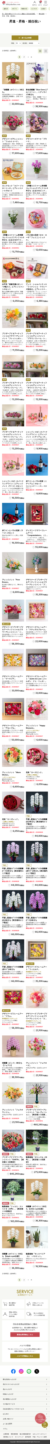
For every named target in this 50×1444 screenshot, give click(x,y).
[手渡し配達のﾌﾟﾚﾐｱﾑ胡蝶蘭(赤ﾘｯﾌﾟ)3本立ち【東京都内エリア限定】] (37, 852)
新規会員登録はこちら (25, 1334)
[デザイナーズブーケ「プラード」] (37, 122)
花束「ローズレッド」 (11, 819)
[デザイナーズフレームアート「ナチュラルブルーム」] (37, 611)
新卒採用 (28, 1437)
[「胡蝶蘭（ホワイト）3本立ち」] (13, 73)
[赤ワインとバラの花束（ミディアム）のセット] (37, 465)
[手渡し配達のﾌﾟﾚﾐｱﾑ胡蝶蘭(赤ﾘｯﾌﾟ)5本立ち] (13, 950)
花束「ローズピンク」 (34, 772)
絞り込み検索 (27, 38)
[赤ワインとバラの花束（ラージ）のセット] (13, 514)
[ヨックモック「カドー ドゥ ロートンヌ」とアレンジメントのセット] (13, 169)
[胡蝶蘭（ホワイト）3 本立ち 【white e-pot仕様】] (37, 1190)
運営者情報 (14, 1434)
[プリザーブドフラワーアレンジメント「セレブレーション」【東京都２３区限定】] (37, 1093)
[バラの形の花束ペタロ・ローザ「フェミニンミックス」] (37, 218)
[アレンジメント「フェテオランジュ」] (13, 1093)
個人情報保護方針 (25, 1434)
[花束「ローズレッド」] (13, 803)
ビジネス (34, 9)
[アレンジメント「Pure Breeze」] (13, 563)
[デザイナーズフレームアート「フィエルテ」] (37, 950)
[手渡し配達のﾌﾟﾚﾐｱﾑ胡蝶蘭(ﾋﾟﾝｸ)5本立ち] (37, 901)
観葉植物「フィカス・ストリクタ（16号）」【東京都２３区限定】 (12, 1208)
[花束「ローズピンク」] (37, 756)
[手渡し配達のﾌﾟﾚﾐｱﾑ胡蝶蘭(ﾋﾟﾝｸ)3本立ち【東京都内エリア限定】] (13, 852)
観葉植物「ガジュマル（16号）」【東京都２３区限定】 (36, 1159)
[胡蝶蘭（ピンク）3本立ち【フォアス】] (13, 1046)
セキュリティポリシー (40, 1434)
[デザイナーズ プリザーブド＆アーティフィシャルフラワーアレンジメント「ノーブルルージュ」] (13, 611)
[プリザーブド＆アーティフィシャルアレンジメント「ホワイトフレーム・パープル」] (13, 415)
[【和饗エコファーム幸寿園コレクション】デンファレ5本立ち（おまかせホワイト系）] (13, 218)
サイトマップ (19, 1437)
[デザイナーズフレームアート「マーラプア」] (13, 660)
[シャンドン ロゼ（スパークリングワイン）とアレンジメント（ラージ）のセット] (13, 465)
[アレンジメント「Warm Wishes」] (13, 756)
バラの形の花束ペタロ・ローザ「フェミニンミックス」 (36, 237)
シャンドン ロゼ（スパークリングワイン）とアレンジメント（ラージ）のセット (12, 483)
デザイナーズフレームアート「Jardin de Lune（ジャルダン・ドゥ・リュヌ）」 (36, 678)
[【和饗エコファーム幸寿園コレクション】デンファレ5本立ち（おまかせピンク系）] (37, 169)
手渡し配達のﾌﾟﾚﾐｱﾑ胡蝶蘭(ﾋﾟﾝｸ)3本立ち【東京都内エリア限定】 (13, 870)
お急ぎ (43, 9)
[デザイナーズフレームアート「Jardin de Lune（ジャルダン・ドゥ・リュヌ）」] (37, 660)
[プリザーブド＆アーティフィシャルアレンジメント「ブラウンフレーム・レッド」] (37, 317)
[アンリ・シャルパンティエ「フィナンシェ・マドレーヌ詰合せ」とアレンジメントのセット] (37, 268)
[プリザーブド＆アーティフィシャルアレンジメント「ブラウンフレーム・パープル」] (13, 366)
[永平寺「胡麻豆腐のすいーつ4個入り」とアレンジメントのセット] (13, 268)
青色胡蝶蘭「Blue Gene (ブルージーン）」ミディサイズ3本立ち (37, 92)
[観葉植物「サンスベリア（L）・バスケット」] (37, 1237)
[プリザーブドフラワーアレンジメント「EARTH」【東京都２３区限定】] (13, 1141)
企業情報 (6, 1434)
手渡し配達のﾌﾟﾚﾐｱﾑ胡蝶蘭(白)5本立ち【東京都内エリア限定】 (12, 920)
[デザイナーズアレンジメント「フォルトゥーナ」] (13, 122)
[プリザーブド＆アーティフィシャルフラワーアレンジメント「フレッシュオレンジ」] (13, 317)
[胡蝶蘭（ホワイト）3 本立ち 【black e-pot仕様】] (13, 1237)
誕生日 (6, 9)
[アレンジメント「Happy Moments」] (37, 709)
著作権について (8, 1437)
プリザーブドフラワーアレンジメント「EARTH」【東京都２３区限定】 (13, 1159)
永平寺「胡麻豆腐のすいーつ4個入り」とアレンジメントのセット (13, 286)
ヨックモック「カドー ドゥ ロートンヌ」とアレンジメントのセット (12, 188)
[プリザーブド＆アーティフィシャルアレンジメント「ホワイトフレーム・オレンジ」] (37, 366)
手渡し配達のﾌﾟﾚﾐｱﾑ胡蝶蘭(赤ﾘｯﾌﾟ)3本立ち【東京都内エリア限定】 (36, 870)
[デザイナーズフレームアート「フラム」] (13, 997)
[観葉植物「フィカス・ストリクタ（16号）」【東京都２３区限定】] (13, 1190)
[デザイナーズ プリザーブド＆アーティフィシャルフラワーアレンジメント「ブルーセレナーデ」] (37, 563)
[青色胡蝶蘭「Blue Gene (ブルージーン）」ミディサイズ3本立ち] (37, 73)
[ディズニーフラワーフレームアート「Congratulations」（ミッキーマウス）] (37, 514)
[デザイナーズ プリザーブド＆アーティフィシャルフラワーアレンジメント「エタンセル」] (37, 997)
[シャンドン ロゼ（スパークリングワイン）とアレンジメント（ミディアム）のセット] (37, 415)
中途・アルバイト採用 (40, 1437)
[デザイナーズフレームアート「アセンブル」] (13, 709)
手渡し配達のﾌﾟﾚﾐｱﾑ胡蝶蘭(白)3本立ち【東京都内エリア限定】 (36, 821)
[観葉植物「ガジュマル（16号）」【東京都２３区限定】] (37, 1141)
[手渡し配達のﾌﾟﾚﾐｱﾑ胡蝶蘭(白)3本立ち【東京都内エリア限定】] (37, 803)
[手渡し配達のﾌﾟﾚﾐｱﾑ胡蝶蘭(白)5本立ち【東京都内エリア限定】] (13, 901)
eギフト (14, 9)
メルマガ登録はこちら (25, 1356)
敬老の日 (24, 9)
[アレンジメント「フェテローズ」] (37, 1046)
